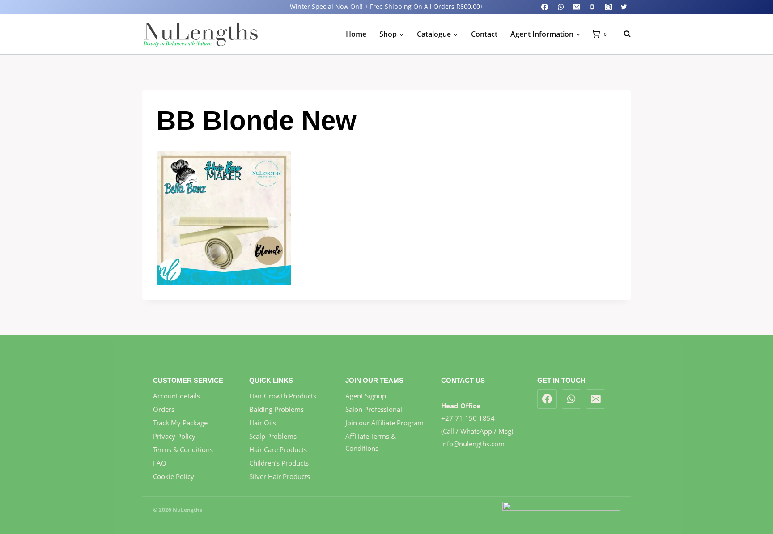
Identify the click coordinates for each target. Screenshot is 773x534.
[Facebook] (545, 7)
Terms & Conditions (183, 449)
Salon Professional (373, 409)
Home (356, 34)
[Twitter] (624, 7)
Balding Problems (276, 409)
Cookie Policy (173, 476)
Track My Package (180, 422)
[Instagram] (608, 7)
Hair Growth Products (282, 395)
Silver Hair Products (279, 476)
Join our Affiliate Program (384, 422)
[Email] (576, 7)
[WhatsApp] (561, 7)
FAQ (159, 462)
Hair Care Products (278, 449)
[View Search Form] (623, 34)
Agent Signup (365, 395)
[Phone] (592, 7)
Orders (163, 409)
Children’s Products (279, 462)
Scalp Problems (273, 436)
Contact (484, 34)
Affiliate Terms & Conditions (370, 442)
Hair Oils (262, 422)
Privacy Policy (174, 436)
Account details (176, 395)
